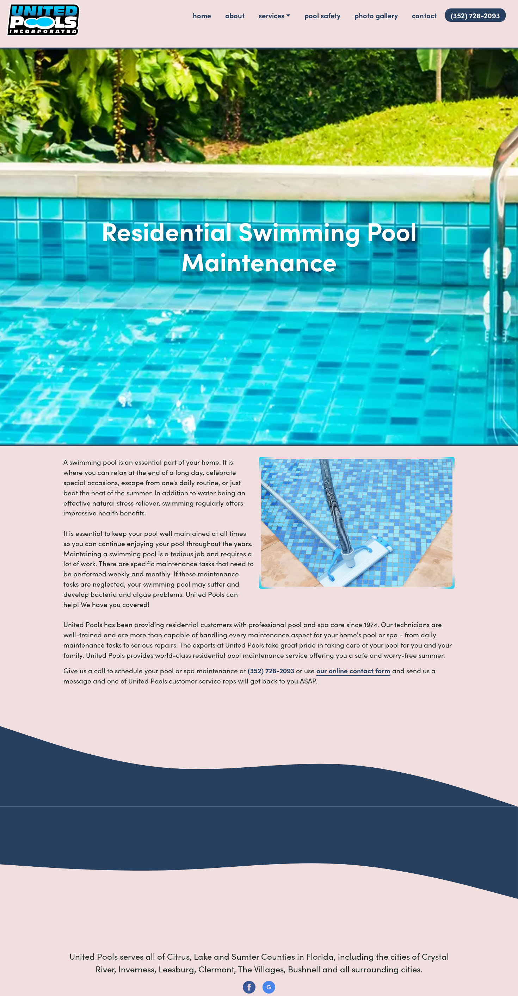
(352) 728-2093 (475, 15)
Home (202, 15)
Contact (424, 15)
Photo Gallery (376, 15)
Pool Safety (322, 15)
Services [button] (271, 15)
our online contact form (353, 670)
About (235, 15)
